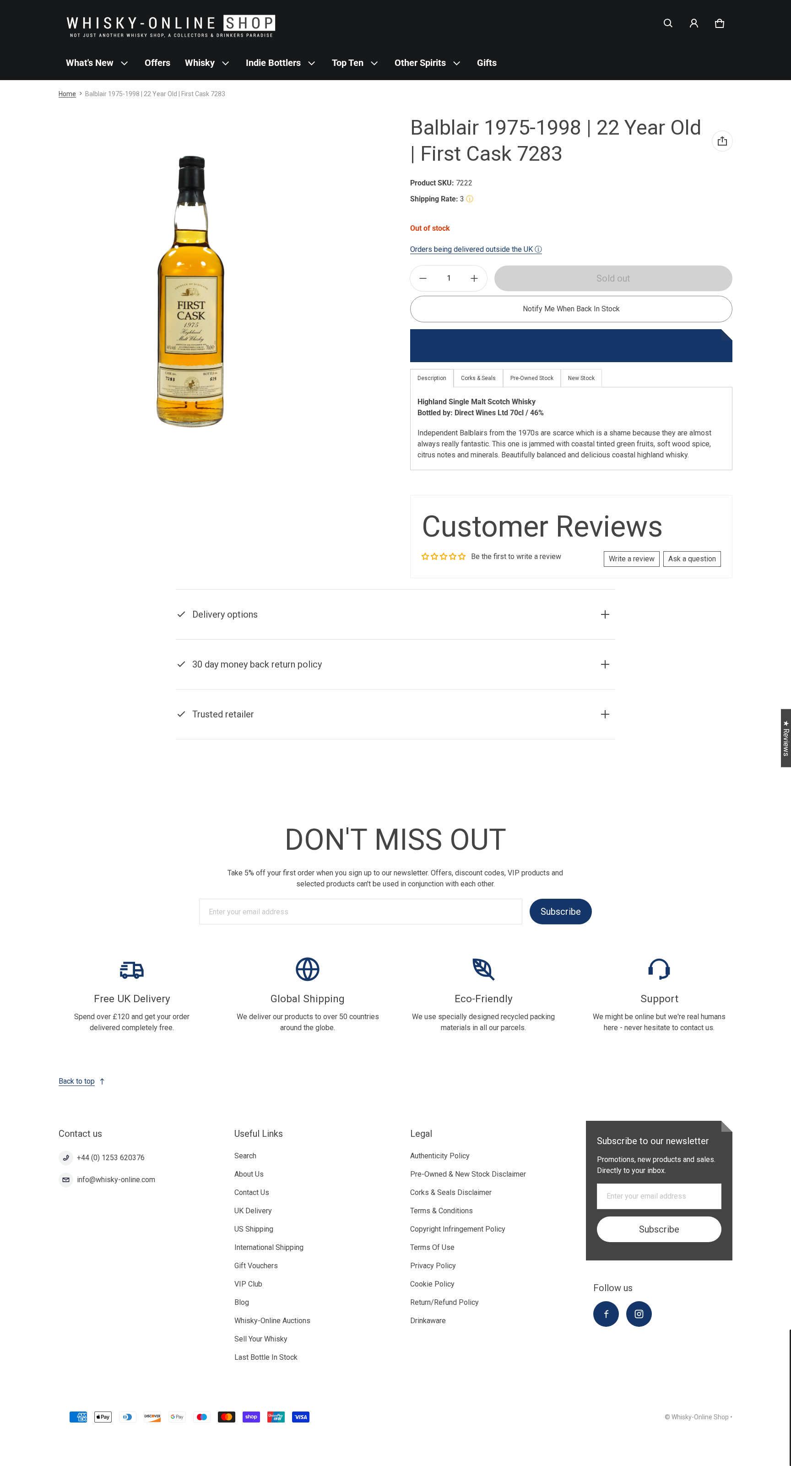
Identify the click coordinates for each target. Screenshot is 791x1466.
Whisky (200, 62)
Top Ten (347, 62)
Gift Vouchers (256, 1265)
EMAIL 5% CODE (705, 1443)
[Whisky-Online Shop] (171, 23)
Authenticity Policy (440, 1155)
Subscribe (561, 911)
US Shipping (253, 1229)
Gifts (487, 62)
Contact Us (251, 1192)
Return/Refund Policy (444, 1302)
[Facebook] (606, 1314)
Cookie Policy (432, 1284)
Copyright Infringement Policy (457, 1229)
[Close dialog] (784, 1337)
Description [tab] (431, 378)
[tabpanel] (571, 429)
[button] (668, 23)
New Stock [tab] (581, 378)
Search (245, 1155)
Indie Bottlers (273, 62)
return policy (236, 687)
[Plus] (474, 278)
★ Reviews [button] (786, 738)
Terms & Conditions (441, 1210)
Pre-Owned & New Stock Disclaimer (468, 1174)
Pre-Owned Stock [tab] (531, 378)
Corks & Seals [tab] (478, 378)
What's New (90, 62)
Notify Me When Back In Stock (571, 308)
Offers (157, 62)
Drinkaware (428, 1320)
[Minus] (423, 278)
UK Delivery (253, 1210)
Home (67, 94)
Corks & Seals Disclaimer (451, 1192)
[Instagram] (639, 1314)
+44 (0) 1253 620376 (111, 1157)
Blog (241, 1302)
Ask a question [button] (692, 558)
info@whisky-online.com (116, 1179)
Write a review (632, 558)
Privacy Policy (433, 1265)
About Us (249, 1174)
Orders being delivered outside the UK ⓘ (476, 249)
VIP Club (248, 1284)
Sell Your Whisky (260, 1339)
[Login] (694, 23)
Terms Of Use (432, 1247)
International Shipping (268, 1247)
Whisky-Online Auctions (272, 1320)
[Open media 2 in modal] (190, 291)
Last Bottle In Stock (266, 1357)
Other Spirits (420, 62)
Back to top (77, 1081)
